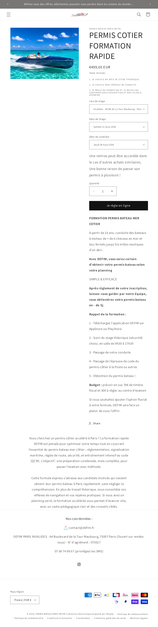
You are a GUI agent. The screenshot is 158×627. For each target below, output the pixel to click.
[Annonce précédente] (7, 4)
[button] (8, 14)
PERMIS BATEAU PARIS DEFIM (50, 613)
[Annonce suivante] (150, 4)
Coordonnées (83, 618)
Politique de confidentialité (28, 618)
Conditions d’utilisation (59, 618)
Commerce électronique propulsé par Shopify (90, 613)
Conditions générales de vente (110, 618)
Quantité (94, 183)
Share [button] (96, 423)
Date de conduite (99, 136)
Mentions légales (139, 618)
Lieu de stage (97, 101)
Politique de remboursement (133, 614)
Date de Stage (97, 119)
